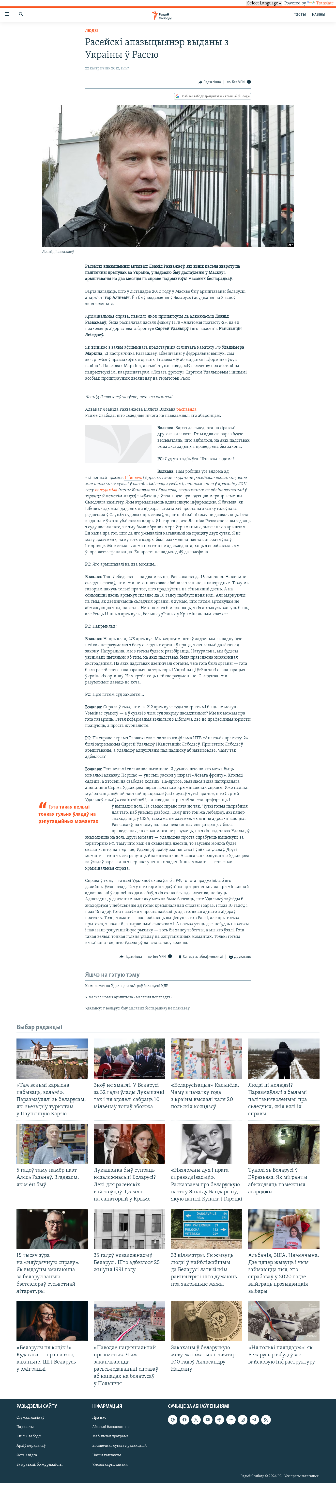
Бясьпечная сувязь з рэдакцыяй (119, 1446)
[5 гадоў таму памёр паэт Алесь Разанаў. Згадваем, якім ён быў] (52, 1144)
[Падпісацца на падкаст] (219, 1419)
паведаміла (106, 490)
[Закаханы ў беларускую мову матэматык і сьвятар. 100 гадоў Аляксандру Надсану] (206, 1321)
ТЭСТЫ (300, 15)
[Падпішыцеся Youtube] (207, 1419)
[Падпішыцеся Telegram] (254, 1419)
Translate (325, 3)
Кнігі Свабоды (28, 1436)
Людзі (91, 31)
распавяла (186, 409)
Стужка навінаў (30, 1418)
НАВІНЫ (318, 15)
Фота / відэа (26, 1455)
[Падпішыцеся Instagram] (242, 1419)
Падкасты (25, 1427)
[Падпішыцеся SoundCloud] (231, 1419)
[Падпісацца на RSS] (266, 1419)
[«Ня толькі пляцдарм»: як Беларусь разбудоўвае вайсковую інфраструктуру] (284, 1321)
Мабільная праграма (110, 1436)
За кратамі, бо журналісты (39, 1464)
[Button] (210, 82)
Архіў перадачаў (31, 1446)
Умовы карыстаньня (110, 1464)
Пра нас (99, 1418)
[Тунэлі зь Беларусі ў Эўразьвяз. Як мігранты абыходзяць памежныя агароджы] (284, 1144)
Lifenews (133, 478)
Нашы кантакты (106, 1455)
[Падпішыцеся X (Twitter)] (196, 1419)
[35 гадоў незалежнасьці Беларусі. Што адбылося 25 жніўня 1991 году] (129, 1229)
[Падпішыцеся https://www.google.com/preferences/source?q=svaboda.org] (172, 1419)
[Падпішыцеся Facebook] (184, 1419)
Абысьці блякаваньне (111, 1427)
